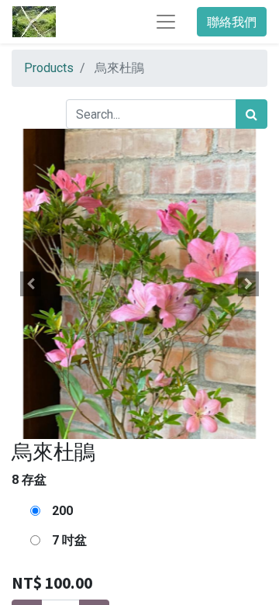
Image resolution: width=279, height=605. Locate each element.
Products (49, 67)
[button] (31, 283)
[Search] (251, 114)
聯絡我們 (232, 21)
